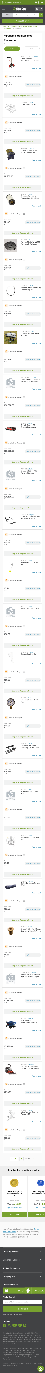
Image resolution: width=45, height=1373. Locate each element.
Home (5, 26)
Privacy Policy (24, 1363)
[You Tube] (15, 1326)
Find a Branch (9, 1297)
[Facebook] (5, 1326)
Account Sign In (22, 21)
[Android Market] (33, 1288)
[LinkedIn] (20, 1326)
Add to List (36, 68)
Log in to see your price (33, 85)
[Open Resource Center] (40, 1369)
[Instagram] (25, 1326)
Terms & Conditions (9, 1363)
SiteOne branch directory (12, 1314)
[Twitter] (10, 1326)
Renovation (17, 29)
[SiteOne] (20, 10)
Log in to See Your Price (14, 1208)
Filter (12, 49)
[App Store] (12, 1288)
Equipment (8, 29)
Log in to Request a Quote (22, 96)
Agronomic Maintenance (28, 26)
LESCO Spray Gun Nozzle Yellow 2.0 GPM (14, 1194)
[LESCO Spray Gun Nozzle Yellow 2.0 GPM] (14, 1183)
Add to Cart (14, 1214)
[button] (12, 2)
